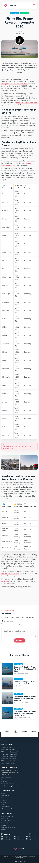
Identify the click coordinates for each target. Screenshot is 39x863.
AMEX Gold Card (6, 775)
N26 (2, 779)
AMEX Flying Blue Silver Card (10, 772)
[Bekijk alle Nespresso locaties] (13, 731)
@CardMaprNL (33, 834)
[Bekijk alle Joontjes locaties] (31, 731)
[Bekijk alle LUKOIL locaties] (22, 731)
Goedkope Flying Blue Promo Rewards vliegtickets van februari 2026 (25, 713)
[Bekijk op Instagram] (7, 839)
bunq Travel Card (6, 781)
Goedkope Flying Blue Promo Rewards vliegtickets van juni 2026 (25, 669)
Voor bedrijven (5, 823)
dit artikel (5, 581)
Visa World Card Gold (7, 784)
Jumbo (3, 793)
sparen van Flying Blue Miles (26, 103)
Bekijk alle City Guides (8, 763)
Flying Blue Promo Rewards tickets (14, 84)
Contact (3, 830)
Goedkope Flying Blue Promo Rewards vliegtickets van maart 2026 (25, 698)
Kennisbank (4, 818)
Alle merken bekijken (7, 809)
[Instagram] (21, 861)
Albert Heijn (5, 795)
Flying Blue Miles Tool (7, 821)
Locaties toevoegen (7, 816)
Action (3, 804)
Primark (3, 802)
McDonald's (4, 800)
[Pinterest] (18, 861)
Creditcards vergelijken (8, 786)
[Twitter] (16, 861)
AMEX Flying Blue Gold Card (9, 770)
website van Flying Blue (10, 574)
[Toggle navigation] (33, 5)
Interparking (5, 807)
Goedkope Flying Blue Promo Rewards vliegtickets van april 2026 (25, 684)
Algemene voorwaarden (8, 827)
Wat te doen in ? (8, 747)
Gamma (3, 798)
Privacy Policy (5, 825)
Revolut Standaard (6, 777)
